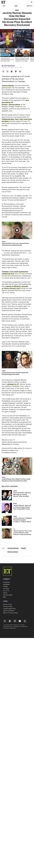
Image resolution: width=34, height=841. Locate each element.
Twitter (5, 586)
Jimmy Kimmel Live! (11, 288)
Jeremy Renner (8, 85)
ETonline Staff (7, 595)
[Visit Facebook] (5, 621)
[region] (17, 38)
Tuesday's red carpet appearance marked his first (15, 272)
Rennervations (13, 552)
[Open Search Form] (31, 2)
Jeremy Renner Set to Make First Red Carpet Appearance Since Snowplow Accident (16, 480)
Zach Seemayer (9, 66)
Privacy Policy (8, 606)
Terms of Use (7, 604)
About (5, 593)
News (17, 10)
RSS (4, 597)
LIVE (4, 6)
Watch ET (30, 6)
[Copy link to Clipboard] (20, 71)
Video (16, 6)
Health (23, 548)
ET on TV (6, 591)
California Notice (8, 611)
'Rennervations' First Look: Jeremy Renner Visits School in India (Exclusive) (15, 244)
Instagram (6, 584)
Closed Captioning (9, 609)
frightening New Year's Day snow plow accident (17, 120)
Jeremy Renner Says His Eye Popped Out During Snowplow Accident (15, 373)
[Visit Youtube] (20, 621)
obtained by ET (13, 384)
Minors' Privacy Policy (10, 613)
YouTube (6, 589)
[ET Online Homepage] (4, 2)
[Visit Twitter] (10, 621)
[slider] (17, 43)
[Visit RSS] (25, 621)
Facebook (6, 582)
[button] (3, 46)
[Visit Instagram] (15, 621)
